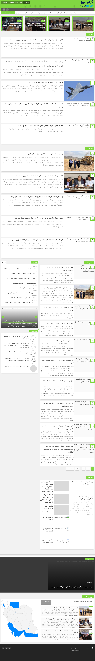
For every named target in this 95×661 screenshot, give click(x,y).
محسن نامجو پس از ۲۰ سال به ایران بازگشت (59, 323)
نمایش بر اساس (46, 601)
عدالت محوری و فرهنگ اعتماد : (48, 518)
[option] (83, 23)
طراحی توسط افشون (75, 650)
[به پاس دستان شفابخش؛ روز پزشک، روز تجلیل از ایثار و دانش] (19, 338)
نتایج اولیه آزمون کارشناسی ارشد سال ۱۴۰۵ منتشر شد (22, 298)
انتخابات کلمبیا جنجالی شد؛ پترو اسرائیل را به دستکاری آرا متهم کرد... (46, 498)
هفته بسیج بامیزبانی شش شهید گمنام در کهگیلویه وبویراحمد (71, 587)
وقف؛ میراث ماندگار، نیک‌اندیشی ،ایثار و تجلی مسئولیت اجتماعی (19, 269)
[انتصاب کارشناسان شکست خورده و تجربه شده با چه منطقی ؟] (19, 353)
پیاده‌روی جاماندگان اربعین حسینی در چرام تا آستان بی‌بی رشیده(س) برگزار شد (36, 25)
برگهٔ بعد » (70, 469)
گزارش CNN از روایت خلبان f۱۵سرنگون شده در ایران (45, 82)
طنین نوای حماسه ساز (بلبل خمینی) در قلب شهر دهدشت (17, 13)
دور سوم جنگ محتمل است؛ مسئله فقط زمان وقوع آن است (20, 293)
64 (77, 469)
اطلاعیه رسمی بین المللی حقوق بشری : (47, 541)
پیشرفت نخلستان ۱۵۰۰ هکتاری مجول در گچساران (48, 13)
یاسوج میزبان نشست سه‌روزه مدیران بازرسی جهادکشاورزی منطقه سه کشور (12, 25)
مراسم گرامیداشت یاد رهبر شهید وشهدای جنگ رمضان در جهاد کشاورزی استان (37, 239)
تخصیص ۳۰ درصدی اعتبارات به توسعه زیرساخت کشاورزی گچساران (59, 25)
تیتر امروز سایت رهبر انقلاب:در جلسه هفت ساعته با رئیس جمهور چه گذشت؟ (36, 40)
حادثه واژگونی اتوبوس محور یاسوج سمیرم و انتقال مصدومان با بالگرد (40, 125)
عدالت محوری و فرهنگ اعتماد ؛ (48, 529)
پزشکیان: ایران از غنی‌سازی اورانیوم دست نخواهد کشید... (46, 508)
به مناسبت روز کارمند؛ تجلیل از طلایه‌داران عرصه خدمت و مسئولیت (19, 303)
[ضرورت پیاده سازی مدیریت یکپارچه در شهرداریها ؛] (19, 368)
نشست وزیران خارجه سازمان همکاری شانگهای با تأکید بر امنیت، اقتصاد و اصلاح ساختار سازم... (46, 487)
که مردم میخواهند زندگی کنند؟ (64, 340)
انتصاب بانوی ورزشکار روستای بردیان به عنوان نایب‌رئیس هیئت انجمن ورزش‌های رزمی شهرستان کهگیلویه (58, 449)
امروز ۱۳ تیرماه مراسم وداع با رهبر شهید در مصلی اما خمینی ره (40, 66)
